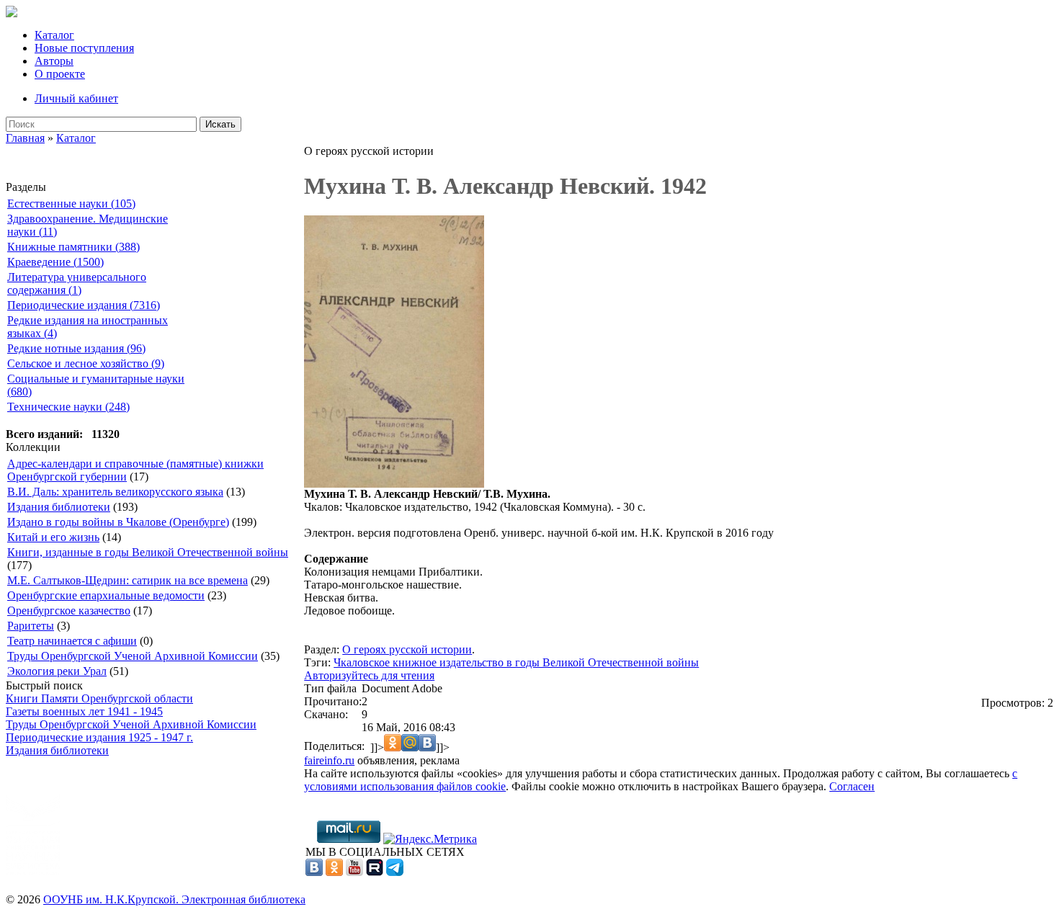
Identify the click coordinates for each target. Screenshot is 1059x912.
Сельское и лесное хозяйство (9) (85, 363)
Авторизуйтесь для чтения (369, 675)
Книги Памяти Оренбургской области (99, 698)
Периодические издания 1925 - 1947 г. (99, 737)
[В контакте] (314, 872)
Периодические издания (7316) (83, 305)
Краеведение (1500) (55, 262)
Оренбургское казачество (68, 610)
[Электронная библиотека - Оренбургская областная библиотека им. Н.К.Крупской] (11, 13)
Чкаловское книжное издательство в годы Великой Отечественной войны (516, 662)
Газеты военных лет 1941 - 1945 (84, 711)
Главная (25, 138)
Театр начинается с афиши (72, 641)
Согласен (852, 786)
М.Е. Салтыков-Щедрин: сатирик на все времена (127, 580)
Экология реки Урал (57, 671)
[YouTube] (354, 872)
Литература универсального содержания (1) (76, 283)
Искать (220, 124)
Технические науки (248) (68, 407)
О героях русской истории (407, 649)
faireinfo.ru (329, 760)
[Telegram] (394, 872)
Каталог (54, 35)
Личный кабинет (76, 98)
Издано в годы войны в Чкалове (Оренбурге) (118, 522)
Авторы (54, 61)
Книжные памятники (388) (73, 247)
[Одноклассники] (334, 872)
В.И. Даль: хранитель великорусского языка (115, 492)
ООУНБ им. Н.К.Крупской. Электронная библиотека (174, 899)
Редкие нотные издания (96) (76, 348)
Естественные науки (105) (71, 203)
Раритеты (30, 626)
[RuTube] (374, 872)
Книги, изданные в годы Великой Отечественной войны (147, 552)
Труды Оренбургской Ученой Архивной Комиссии (132, 656)
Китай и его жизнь (53, 537)
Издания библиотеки (58, 507)
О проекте (60, 74)
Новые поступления (84, 48)
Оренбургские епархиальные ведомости (106, 595)
